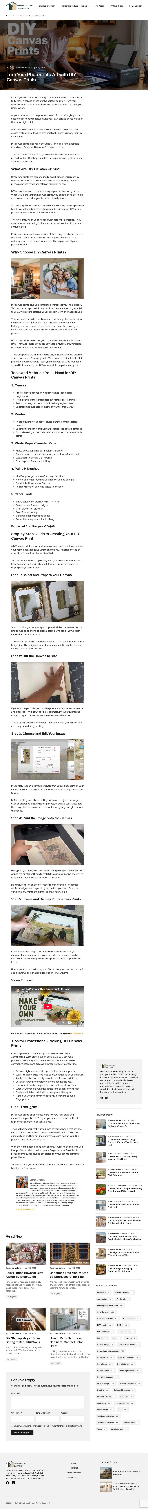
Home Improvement (129, 1370)
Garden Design (105, 1344)
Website (65, 1413)
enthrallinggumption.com (25, 1209)
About (74, 1463)
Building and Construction (110, 1305)
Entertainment (105, 1331)
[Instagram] (106, 1097)
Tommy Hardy (115, 1217)
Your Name (16, 1413)
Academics (103, 1292)
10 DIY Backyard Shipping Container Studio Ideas (120, 1269)
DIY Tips (122, 1325)
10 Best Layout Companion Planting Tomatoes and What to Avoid (125, 1189)
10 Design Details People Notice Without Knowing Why (123, 1253)
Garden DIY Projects (128, 1344)
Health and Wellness (128, 1357)
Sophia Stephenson (118, 1185)
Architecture (104, 1299)
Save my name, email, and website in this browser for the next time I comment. (48, 1426)
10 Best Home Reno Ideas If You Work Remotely (123, 1173)
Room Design (104, 1409)
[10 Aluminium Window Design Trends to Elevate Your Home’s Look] (101, 1140)
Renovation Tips (124, 1403)
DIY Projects (11, 1297)
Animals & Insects (123, 1292)
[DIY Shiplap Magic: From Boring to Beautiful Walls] (26, 1319)
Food (115, 1338)
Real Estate (103, 1403)
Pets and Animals (105, 1396)
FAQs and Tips (126, 1331)
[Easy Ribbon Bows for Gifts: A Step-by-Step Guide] (26, 1254)
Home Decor (104, 1364)
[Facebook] (101, 1097)
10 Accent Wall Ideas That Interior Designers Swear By (124, 1124)
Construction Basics (107, 1318)
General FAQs (104, 1357)
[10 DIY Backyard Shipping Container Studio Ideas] (101, 1269)
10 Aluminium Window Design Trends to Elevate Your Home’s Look (123, 1142)
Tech (122, 1409)
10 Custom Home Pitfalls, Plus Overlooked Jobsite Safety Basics (124, 1237)
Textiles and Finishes (107, 1416)
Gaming (130, 1338)
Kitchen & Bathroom (130, 1383)
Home (8, 16)
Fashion (101, 1338)
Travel (101, 1429)
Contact (74, 1468)
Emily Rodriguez (116, 1169)
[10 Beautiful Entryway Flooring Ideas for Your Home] (101, 1157)
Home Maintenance (107, 1377)
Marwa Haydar (115, 1120)
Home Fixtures (105, 1370)
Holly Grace (76, 1033)
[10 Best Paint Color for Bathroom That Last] (101, 1205)
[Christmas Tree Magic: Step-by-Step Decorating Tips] (70, 1254)
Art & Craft (122, 1299)
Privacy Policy (74, 1477)
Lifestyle (102, 1390)
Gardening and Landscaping (110, 1351)
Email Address (43, 1413)
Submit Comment (22, 1433)
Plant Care (126, 1396)
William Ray (114, 1233)
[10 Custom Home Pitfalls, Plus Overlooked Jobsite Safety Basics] (101, 1237)
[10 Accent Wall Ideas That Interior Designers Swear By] (101, 1124)
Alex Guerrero (115, 1201)
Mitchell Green (116, 1153)
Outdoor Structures (123, 1390)
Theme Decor (131, 1422)
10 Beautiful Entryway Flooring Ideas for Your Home (122, 1157)
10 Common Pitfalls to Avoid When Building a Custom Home (124, 1221)
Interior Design (105, 1383)
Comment (16, 1393)
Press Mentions (74, 1472)
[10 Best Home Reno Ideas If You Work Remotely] (101, 1173)
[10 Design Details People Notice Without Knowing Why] (101, 1253)
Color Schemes (105, 1312)
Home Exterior (125, 1364)
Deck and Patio (131, 1318)
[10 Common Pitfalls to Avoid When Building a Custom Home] (101, 1221)
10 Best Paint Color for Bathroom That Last (124, 1205)
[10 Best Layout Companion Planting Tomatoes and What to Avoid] (101, 1189)
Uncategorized (119, 1429)
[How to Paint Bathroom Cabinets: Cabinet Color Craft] (70, 1319)
